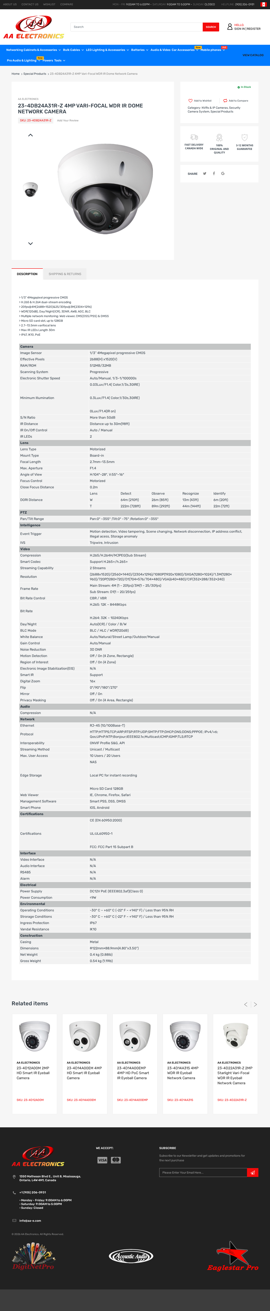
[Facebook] (213, 173)
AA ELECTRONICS (28, 99)
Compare (66, 4)
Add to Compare (238, 100)
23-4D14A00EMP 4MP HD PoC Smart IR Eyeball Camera (133, 1073)
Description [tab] (27, 274)
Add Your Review (67, 120)
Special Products (34, 74)
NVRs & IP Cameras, (215, 108)
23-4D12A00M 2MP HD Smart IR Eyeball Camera (33, 1073)
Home (16, 74)
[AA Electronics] (33, 26)
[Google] (222, 173)
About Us (10, 4)
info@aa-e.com (30, 1221)
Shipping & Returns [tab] (65, 274)
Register (254, 29)
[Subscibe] (252, 1172)
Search (211, 27)
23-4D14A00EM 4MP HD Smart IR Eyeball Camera (84, 1073)
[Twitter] (204, 173)
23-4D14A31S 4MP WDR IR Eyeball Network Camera (182, 1073)
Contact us (30, 4)
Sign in (239, 29)
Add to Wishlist (203, 100)
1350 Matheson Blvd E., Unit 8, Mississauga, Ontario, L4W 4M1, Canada (50, 1178)
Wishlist (49, 4)
